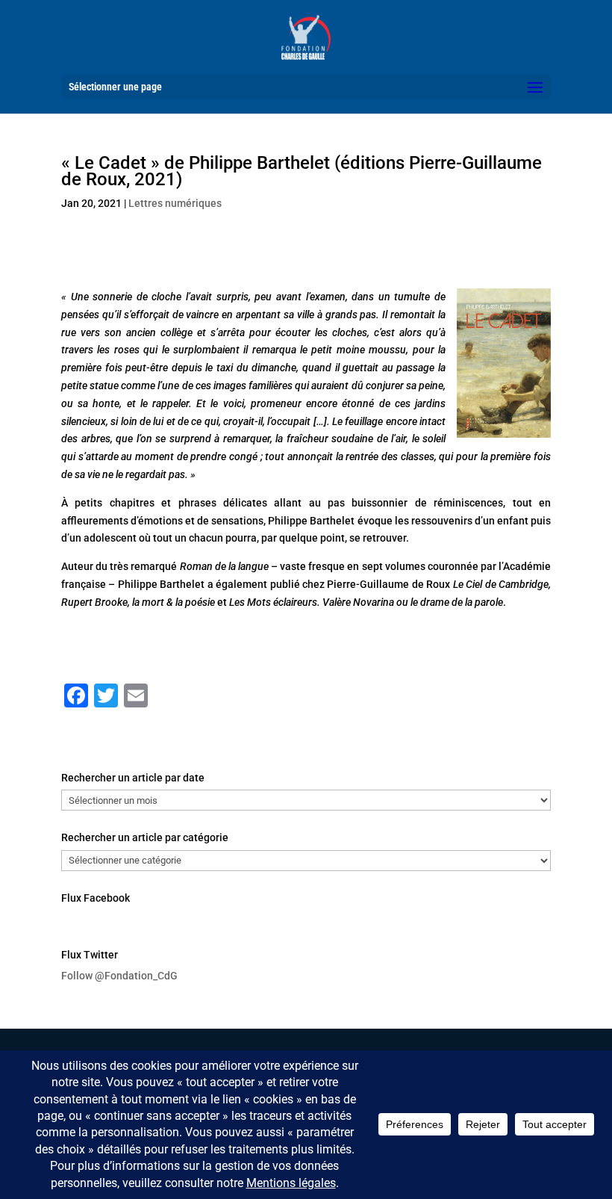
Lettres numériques (175, 203)
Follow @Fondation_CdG (119, 976)
